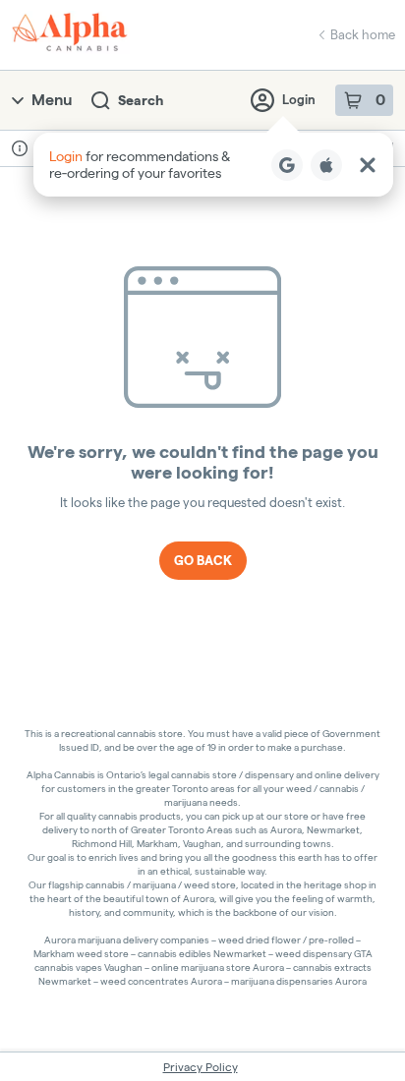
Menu (51, 99)
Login (299, 99)
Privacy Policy (200, 1066)
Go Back (203, 560)
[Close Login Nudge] (367, 165)
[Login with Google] (287, 165)
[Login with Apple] (326, 165)
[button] (213, 165)
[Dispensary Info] (20, 148)
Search (140, 100)
